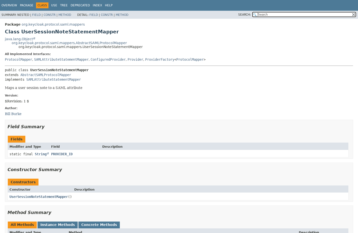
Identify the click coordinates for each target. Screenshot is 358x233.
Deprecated (80, 5)
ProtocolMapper (18, 59)
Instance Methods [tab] (57, 225)
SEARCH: (244, 14)
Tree (64, 5)
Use (54, 5)
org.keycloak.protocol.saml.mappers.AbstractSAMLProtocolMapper (69, 43)
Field (36, 15)
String (41, 154)
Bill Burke (13, 114)
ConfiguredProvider (108, 59)
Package (26, 5)
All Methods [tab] (22, 225)
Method (64, 15)
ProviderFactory (159, 59)
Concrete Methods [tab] (99, 225)
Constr (50, 15)
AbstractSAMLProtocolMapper (45, 75)
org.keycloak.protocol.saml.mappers (53, 24)
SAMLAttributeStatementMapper (61, 59)
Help (109, 5)
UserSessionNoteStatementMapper (38, 197)
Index (97, 5)
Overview (9, 5)
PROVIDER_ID (62, 154)
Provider (135, 59)
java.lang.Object (19, 39)
